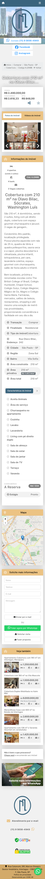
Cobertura (11, 68)
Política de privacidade (22, 875)
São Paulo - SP (31, 65)
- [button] (5, 522)
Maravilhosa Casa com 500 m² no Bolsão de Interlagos (19, 711)
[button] (7, 132)
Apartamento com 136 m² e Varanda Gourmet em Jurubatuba (20, 729)
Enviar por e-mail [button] (23, 617)
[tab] (12, 115)
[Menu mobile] (3, 3)
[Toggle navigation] (39, 3)
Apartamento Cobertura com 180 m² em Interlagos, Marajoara (22, 659)
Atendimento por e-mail (24, 821)
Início (8, 65)
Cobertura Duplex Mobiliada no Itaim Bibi (21, 692)
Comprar (18, 65)
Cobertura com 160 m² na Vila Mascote (22, 675)
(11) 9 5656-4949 (29, 40)
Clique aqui (9, 755)
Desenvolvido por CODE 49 (22, 877)
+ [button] (5, 518)
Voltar (38, 68)
